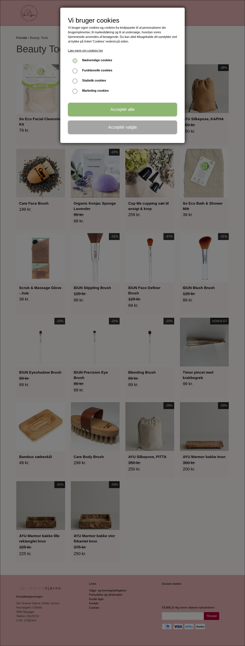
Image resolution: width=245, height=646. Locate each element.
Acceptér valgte (122, 127)
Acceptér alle (122, 109)
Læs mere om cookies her (85, 50)
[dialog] (122, 323)
